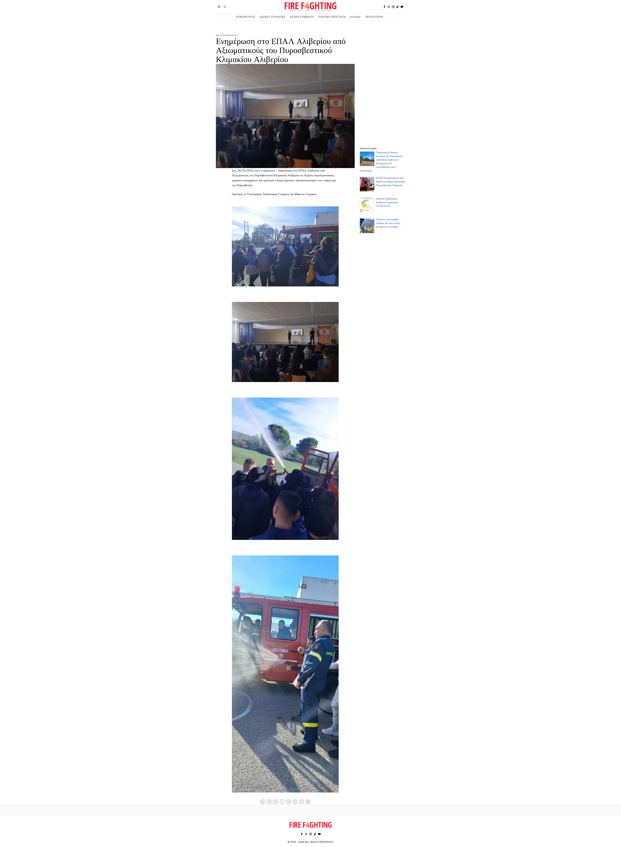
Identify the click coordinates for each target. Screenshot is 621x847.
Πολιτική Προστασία (226, 35)
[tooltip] (384, 7)
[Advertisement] (382, 92)
